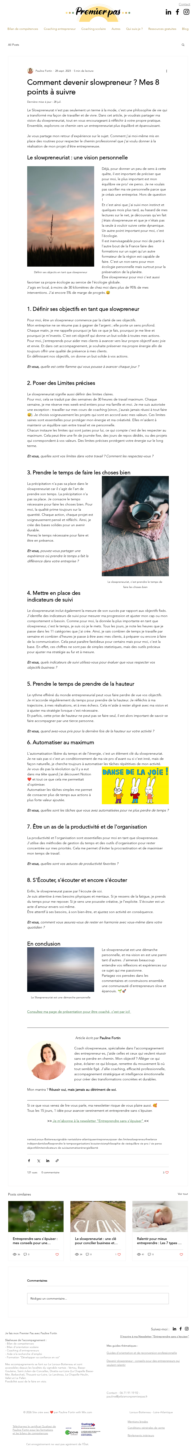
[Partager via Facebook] (29, 1160)
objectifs (32, 1147)
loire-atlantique (85, 1139)
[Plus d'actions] (166, 70)
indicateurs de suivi (55, 1147)
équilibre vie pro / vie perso (145, 1143)
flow (50, 1143)
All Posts (13, 44)
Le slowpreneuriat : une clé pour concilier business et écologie (95, 1241)
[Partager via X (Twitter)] (38, 1160)
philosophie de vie (118, 1143)
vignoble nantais (66, 1139)
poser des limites (120, 1139)
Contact (184, 4)
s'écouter (94, 1143)
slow (45, 1143)
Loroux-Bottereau (45, 1139)
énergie (85, 1147)
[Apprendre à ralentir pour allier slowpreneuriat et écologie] (98, 1216)
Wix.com (87, 1412)
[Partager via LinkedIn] (48, 1160)
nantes (31, 1139)
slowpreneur (138, 1139)
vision (103, 1143)
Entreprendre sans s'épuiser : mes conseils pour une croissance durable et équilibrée (35, 1241)
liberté (94, 1147)
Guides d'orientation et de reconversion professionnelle (142, 1353)
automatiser (74, 1147)
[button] (116, 29)
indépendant (35, 1143)
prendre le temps (63, 1143)
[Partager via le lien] (57, 1160)
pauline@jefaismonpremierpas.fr (127, 1396)
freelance (151, 1139)
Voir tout (183, 1194)
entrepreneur (102, 1139)
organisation (81, 1143)
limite (40, 1147)
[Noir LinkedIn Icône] (168, 12)
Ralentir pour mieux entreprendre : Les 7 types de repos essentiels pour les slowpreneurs (159, 1241)
